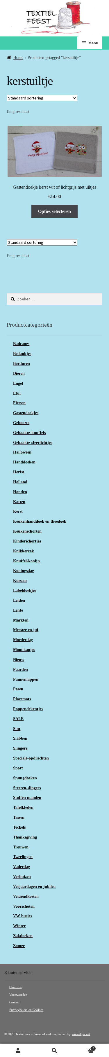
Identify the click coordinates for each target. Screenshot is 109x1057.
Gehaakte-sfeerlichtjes (32, 442)
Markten (20, 620)
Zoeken (54, 1050)
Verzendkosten (26, 896)
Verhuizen (22, 876)
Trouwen (20, 847)
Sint (16, 729)
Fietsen (19, 403)
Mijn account (18, 1050)
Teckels (19, 827)
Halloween (22, 452)
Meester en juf (25, 630)
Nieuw (18, 659)
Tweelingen (23, 857)
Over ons (15, 987)
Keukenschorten (27, 531)
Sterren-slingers (27, 788)
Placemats (22, 699)
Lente (18, 610)
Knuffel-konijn (26, 561)
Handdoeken (24, 462)
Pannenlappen (25, 679)
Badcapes (21, 344)
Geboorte (21, 423)
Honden (20, 492)
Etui (17, 393)
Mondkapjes (24, 650)
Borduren (21, 363)
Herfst (18, 472)
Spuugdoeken (25, 778)
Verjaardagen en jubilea (34, 886)
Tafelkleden (23, 807)
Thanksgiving (25, 837)
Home (18, 57)
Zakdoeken (23, 936)
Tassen (18, 817)
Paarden (20, 669)
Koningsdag (23, 570)
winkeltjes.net (81, 1034)
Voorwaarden (18, 994)
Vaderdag (21, 866)
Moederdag (23, 640)
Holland (20, 482)
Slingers (20, 748)
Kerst (18, 511)
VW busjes (22, 916)
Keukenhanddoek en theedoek (39, 521)
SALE (18, 719)
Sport (18, 768)
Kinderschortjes (27, 541)
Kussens (20, 580)
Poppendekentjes (28, 709)
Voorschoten (24, 906)
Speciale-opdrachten (31, 758)
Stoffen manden (27, 797)
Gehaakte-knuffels (29, 432)
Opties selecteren (54, 211)
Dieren (19, 373)
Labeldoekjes (24, 590)
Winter (19, 926)
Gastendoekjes (25, 413)
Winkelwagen (83, 1047)
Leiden (19, 600)
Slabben (20, 738)
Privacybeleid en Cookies (26, 1010)
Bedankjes (22, 353)
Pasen (18, 689)
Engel (18, 383)
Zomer (19, 946)
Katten (19, 502)
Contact (14, 1002)
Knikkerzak (23, 551)
